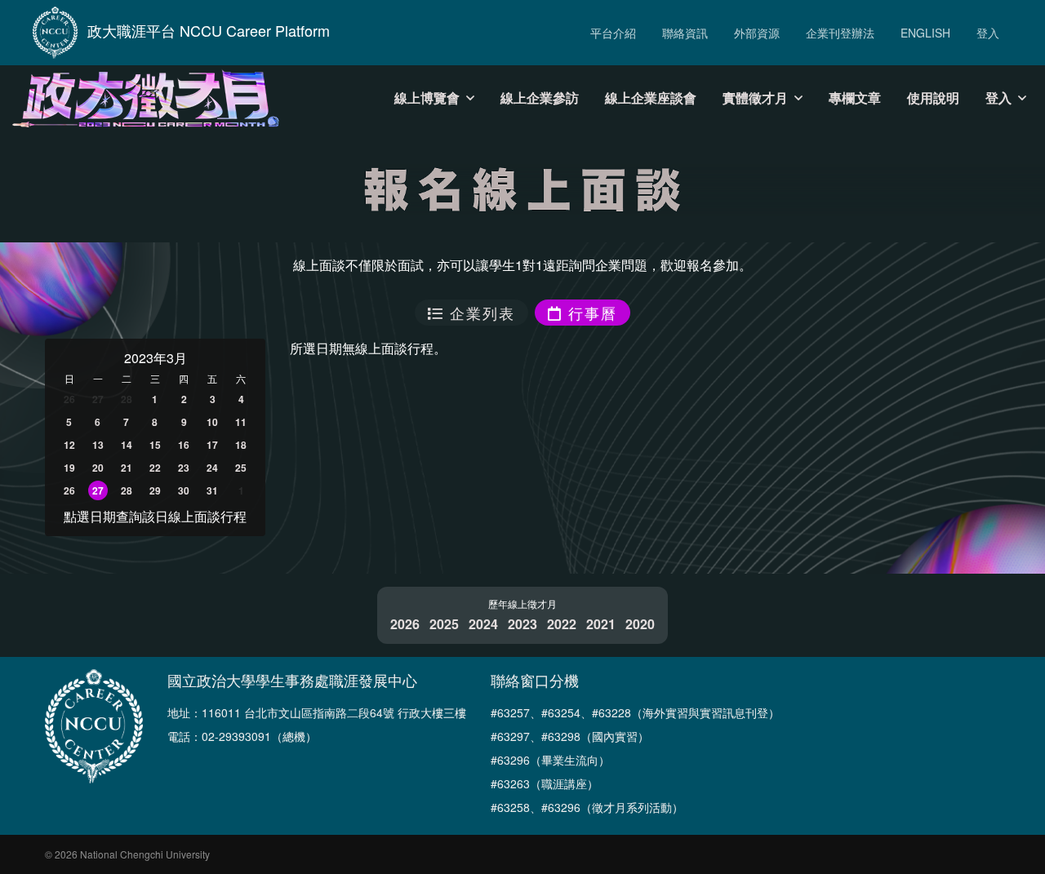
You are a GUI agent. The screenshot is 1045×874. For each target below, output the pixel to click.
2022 (561, 623)
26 (69, 490)
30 (183, 490)
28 (126, 490)
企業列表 (479, 312)
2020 (640, 623)
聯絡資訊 (685, 32)
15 (155, 444)
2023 (522, 623)
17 (212, 444)
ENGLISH (925, 32)
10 (212, 422)
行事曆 (590, 312)
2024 (483, 623)
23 (183, 467)
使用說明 (933, 97)
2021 (601, 623)
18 (241, 444)
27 (98, 490)
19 (69, 467)
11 (241, 422)
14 (126, 444)
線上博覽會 (427, 97)
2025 (444, 623)
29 (155, 490)
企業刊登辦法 (840, 32)
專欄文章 (855, 97)
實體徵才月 (755, 97)
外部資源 (757, 32)
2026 (405, 623)
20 (98, 467)
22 (155, 467)
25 (241, 467)
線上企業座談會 (650, 97)
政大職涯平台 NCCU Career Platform (208, 30)
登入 (987, 32)
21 (126, 467)
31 (212, 490)
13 (98, 444)
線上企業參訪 (539, 97)
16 (183, 444)
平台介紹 (613, 32)
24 (212, 467)
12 (69, 444)
